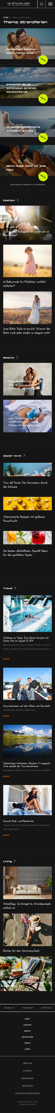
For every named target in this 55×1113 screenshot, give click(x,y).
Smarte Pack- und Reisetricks (18, 820)
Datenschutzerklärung (27, 1093)
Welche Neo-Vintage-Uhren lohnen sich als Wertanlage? (26, 233)
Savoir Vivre (12, 456)
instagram (27, 1008)
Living (7, 861)
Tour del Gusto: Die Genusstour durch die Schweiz (25, 484)
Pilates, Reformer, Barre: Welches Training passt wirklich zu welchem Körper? (24, 384)
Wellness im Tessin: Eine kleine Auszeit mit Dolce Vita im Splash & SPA (25, 638)
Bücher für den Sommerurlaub (21, 950)
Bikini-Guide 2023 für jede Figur (26, 168)
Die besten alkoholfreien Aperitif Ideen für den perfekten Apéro (25, 552)
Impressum (27, 1086)
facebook (9, 1008)
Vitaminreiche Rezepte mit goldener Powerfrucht (24, 518)
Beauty (8, 358)
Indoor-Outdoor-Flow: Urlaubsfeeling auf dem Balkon (24, 983)
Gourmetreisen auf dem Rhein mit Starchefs (26, 705)
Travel (7, 588)
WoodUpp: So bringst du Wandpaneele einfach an (27, 905)
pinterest (46, 1008)
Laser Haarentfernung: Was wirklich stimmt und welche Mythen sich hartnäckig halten (25, 421)
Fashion (9, 200)
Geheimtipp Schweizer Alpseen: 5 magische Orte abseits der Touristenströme (26, 764)
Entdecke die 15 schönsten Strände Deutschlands (21, 88)
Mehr (43, 60)
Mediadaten (27, 1078)
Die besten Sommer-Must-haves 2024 (22, 51)
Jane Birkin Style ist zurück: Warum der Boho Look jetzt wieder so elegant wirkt (26, 330)
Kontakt (27, 1071)
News (27, 1019)
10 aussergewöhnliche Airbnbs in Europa (23, 129)
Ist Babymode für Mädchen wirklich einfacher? (24, 283)
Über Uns (27, 1063)
